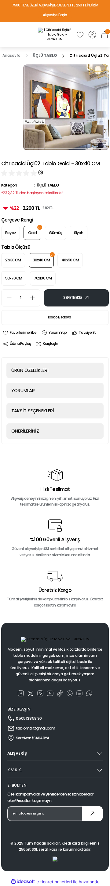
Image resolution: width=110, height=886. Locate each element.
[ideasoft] (23, 881)
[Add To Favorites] (19, 333)
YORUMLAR (23, 390)
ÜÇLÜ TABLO (48, 185)
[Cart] (104, 34)
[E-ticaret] (54, 882)
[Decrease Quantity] (6, 297)
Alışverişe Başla (55, 15)
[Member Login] (92, 34)
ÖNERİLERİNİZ (25, 431)
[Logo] (55, 35)
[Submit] (92, 813)
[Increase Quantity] (34, 297)
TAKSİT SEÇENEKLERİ (32, 410)
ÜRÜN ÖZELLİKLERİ (30, 370)
